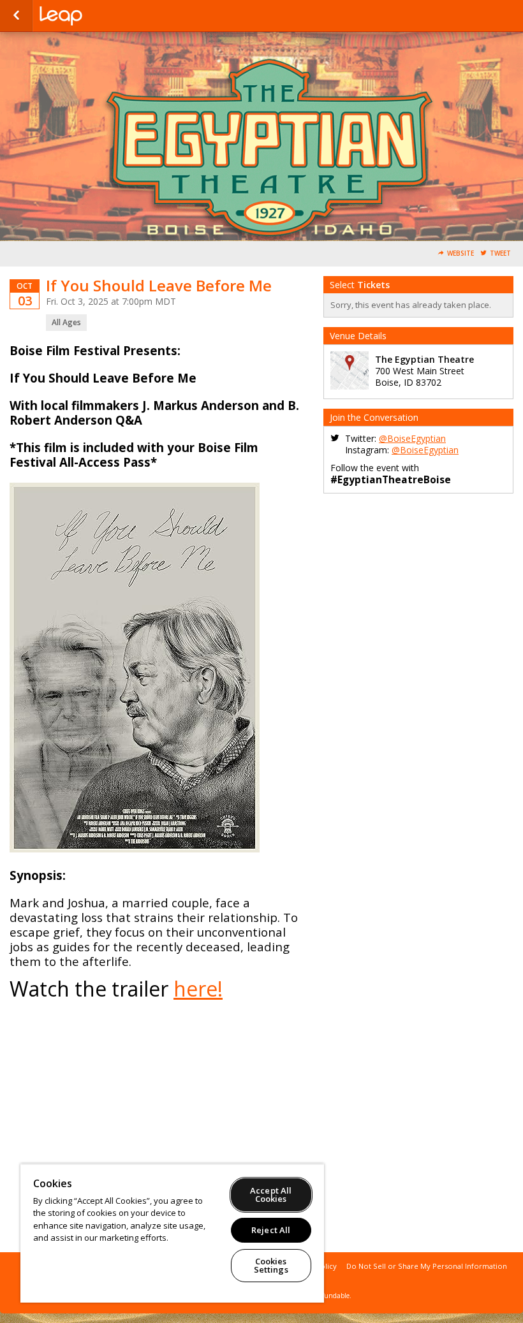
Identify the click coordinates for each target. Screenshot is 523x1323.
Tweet (500, 253)
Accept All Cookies (270, 1194)
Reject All (270, 1230)
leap (103, 16)
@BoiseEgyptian (412, 438)
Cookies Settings (271, 1265)
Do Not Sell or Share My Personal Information (426, 1266)
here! (198, 988)
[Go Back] (16, 16)
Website (460, 253)
